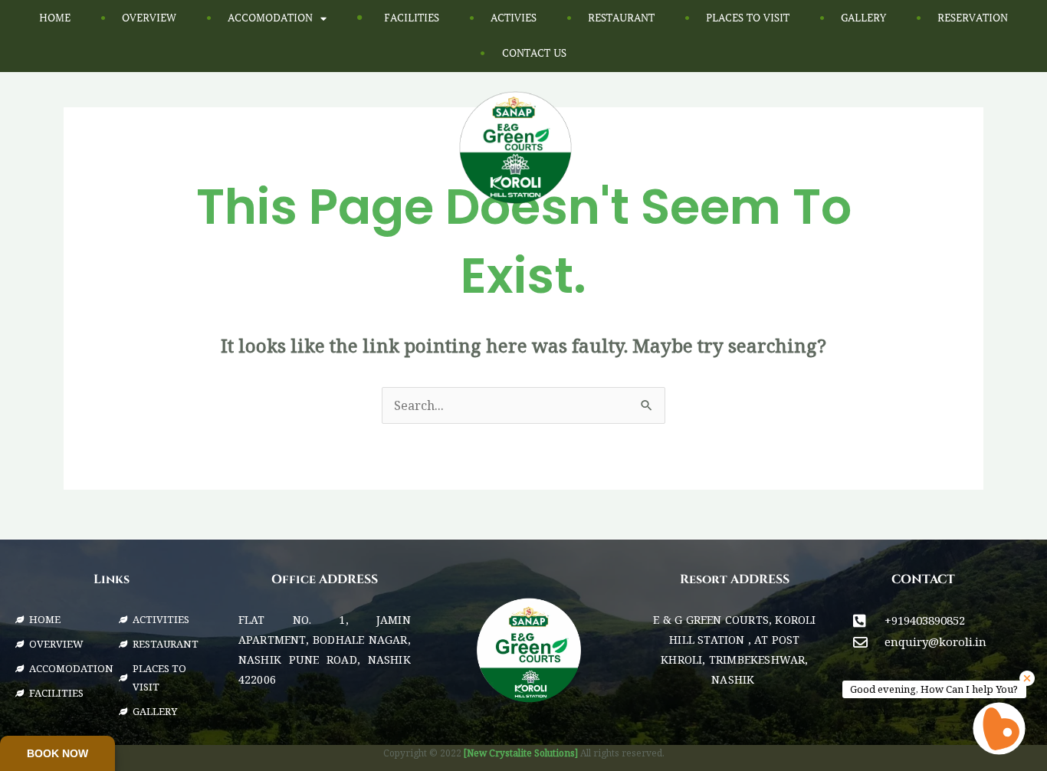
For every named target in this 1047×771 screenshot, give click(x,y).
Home (55, 18)
